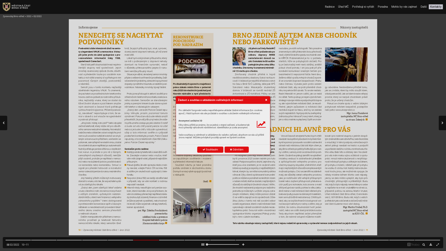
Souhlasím (211, 149)
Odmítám (237, 149)
